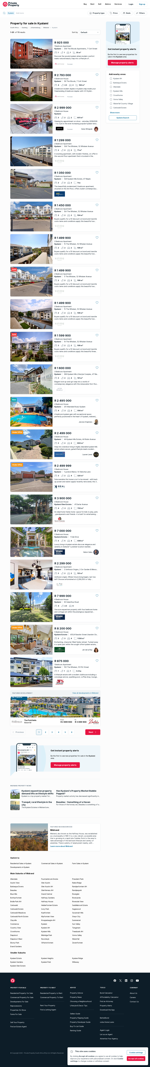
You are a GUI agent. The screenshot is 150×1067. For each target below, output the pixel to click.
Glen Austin (45, 883)
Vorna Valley (118, 99)
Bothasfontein (16, 898)
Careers (133, 997)
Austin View (14, 883)
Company (134, 988)
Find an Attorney (106, 1001)
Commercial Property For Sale (21, 997)
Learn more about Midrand (61, 846)
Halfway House (47, 901)
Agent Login (104, 1030)
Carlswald (14, 905)
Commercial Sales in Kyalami (52, 863)
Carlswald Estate (119, 108)
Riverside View (77, 901)
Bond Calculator (106, 993)
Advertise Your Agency (109, 1039)
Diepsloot (14, 935)
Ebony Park (14, 943)
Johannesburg (35, 27)
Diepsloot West (16, 939)
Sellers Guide (75, 1014)
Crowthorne (118, 95)
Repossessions (16, 1006)
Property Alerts (106, 1006)
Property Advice (76, 993)
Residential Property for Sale (21, 993)
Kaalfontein (45, 913)
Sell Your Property (17, 1022)
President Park (77, 879)
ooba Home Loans (107, 1022)
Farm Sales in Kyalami (80, 863)
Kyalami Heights (47, 958)
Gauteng (24, 27)
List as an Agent (106, 1034)
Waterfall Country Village (123, 104)
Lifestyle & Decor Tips (78, 1006)
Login (131, 4)
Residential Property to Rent (51, 993)
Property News (76, 997)
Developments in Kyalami (19, 867)
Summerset (76, 920)
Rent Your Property (47, 1005)
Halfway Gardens (48, 898)
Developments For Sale (19, 1002)
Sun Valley (76, 924)
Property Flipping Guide (79, 1018)
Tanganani (76, 928)
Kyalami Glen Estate (17, 966)
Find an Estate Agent (18, 1027)
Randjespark (77, 890)
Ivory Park (45, 909)
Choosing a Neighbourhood (81, 1001)
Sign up (142, 4)
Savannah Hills (77, 913)
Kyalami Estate (16, 958)
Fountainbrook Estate (49, 879)
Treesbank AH (77, 931)
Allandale (116, 87)
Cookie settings (136, 1053)
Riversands (76, 898)
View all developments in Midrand (85, 693)
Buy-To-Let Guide (77, 1026)
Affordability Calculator (109, 997)
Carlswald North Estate (19, 916)
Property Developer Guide (80, 1022)
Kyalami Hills (118, 91)
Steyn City (76, 916)
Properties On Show (18, 1010)
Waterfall (75, 939)
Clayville (13, 920)
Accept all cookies (136, 1059)
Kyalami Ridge (77, 958)
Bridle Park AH (15, 901)
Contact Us (134, 1002)
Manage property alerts (122, 62)
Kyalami (54, 27)
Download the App (107, 1010)
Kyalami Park (46, 962)
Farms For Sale (16, 1014)
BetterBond (104, 1018)
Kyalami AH (117, 79)
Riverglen (75, 894)
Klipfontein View (47, 916)
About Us (133, 993)
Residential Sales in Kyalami (20, 863)
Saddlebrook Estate (80, 905)
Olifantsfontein (47, 943)
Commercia (14, 924)
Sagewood (76, 909)
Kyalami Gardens (16, 962)
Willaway (75, 962)
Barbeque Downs (120, 83)
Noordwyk (45, 939)
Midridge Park (46, 935)
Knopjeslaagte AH (48, 920)
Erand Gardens (16, 946)
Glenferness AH (47, 890)
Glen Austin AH (47, 887)
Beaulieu (13, 890)
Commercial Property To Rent (51, 997)
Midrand (46, 27)
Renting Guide (75, 1031)
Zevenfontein (77, 943)
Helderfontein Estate (49, 905)
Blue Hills (13, 894)
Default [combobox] (84, 32)
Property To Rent (48, 988)
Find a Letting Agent (48, 1010)
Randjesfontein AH (79, 887)
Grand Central (46, 894)
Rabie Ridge (76, 883)
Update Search (122, 118)
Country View (15, 928)
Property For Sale (18, 988)
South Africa (14, 27)
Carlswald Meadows (18, 913)
